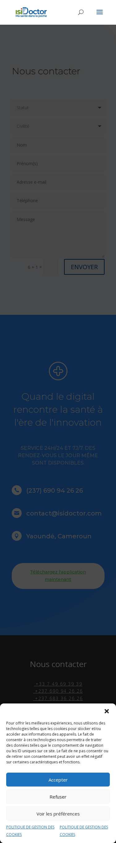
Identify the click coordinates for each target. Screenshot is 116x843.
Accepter (58, 780)
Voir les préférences (58, 814)
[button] (107, 711)
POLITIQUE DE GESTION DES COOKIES (30, 830)
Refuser (58, 797)
